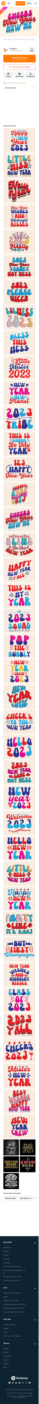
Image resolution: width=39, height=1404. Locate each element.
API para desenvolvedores (12, 1299)
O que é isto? (23, 83)
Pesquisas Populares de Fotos (13, 1343)
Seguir (32, 51)
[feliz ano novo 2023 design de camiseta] (19, 139)
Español (6, 1387)
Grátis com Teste (19, 58)
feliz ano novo (10, 1231)
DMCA (5, 1329)
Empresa (6, 1291)
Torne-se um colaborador (12, 1371)
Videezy (6, 1287)
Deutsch (6, 1395)
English (6, 1383)
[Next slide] (30, 1230)
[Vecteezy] (3, 3)
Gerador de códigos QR (11, 1313)
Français (6, 1399)
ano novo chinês (26, 1231)
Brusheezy (7, 1280)
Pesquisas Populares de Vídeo (13, 1347)
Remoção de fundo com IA (12, 1309)
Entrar (29, 3)
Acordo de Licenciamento (12, 1325)
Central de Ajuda (9, 1359)
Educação (6, 1295)
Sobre (5, 1367)
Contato (6, 1363)
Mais (5, 1402)
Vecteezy (6, 1284)
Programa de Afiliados (11, 1333)
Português (7, 1391)
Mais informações (10, 87)
